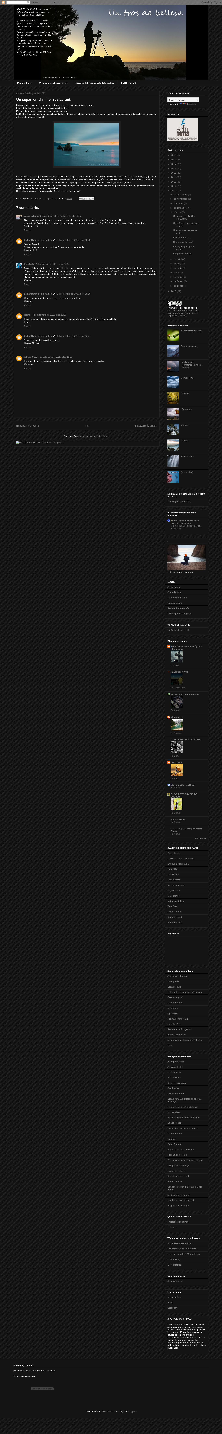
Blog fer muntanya (176, 1083)
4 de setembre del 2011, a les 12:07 (73, 336)
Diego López (173, 853)
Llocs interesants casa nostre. (182, 1128)
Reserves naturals (176, 1171)
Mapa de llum (174, 1297)
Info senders (173, 1112)
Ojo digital (172, 1013)
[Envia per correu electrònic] (80, 198)
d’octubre (179, 203)
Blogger (131, 1411)
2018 (174, 159)
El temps (171, 1227)
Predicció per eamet (177, 1221)
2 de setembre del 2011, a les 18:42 (52, 264)
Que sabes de (174, 603)
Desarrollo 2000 (175, 1093)
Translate (191, 104)
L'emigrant (186, 409)
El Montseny (173, 1259)
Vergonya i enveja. (182, 253)
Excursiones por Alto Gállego (182, 1107)
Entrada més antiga (146, 425)
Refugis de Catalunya (178, 1165)
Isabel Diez (173, 869)
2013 (174, 181)
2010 (174, 291)
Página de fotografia (177, 1018)
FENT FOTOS (128, 83)
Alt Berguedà (174, 1072)
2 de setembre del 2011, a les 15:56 (65, 216)
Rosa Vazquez (174, 922)
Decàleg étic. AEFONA (178, 501)
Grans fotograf (174, 997)
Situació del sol (175, 1281)
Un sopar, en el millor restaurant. (184, 217)
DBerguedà (173, 981)
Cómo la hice (174, 592)
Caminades (173, 1088)
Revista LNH (173, 1024)
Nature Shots (178, 819)
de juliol (178, 259)
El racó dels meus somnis (185, 694)
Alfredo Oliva (30, 357)
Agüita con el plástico (178, 976)
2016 (174, 168)
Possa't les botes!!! (177, 1155)
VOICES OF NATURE (178, 630)
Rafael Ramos (174, 911)
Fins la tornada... (181, 237)
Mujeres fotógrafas (177, 597)
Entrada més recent (27, 425)
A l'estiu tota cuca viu (191, 330)
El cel (170, 1302)
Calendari (172, 1308)
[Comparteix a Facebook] (89, 198)
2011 (173, 190)
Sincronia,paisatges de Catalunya (184, 1040)
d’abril (177, 272)
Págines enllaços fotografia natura (184, 1160)
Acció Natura (174, 587)
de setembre (180, 207)
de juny (178, 263)
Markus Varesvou (176, 885)
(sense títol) (187, 472)
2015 (174, 173)
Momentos (177, 717)
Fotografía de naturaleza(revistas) (184, 992)
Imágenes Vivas (179, 671)
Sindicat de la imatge (178, 1195)
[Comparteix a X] (86, 198)
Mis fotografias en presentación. (186, 526)
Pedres (184, 440)
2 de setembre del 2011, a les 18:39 (73, 240)
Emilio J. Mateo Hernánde (180, 858)
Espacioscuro (174, 986)
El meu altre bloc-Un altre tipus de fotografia (185, 521)
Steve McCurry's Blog (183, 785)
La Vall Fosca (174, 1123)
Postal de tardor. (189, 346)
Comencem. (187, 377)
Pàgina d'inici (24, 83)
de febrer (179, 281)
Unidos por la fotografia (179, 613)
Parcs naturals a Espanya (180, 1149)
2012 (174, 186)
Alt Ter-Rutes (174, 1077)
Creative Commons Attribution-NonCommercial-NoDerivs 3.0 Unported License (183, 313)
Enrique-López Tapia (178, 863)
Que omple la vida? (183, 242)
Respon (27, 230)
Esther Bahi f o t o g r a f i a (38, 240)
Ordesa (171, 1139)
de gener (179, 285)
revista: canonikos (176, 1034)
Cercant (185, 425)
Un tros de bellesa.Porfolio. (54, 83)
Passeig (185, 393)
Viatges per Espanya (178, 1205)
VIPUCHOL (177, 762)
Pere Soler (29, 264)
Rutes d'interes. (175, 1181)
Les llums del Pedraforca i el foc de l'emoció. (192, 365)
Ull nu (170, 1045)
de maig (178, 268)
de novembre (181, 199)
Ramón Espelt (174, 917)
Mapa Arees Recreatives (180, 1243)
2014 (174, 177)
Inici (86, 425)
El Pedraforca (174, 1264)
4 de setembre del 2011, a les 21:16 (55, 357)
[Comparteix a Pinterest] (92, 198)
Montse (27, 315)
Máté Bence (173, 895)
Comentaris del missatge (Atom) (94, 436)
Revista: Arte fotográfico (179, 1029)
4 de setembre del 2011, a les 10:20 (49, 315)
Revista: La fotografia (178, 608)
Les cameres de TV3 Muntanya (183, 1254)
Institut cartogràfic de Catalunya (183, 1117)
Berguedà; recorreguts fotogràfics (95, 83)
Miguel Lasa (173, 890)
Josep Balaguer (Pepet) (35, 216)
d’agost (178, 212)
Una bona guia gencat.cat (180, 1200)
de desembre (181, 194)
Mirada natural (174, 1002)
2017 (174, 164)
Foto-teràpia (187, 456)
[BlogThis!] (83, 198)
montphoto (172, 1008)
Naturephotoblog (176, 901)
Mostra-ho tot (200, 838)
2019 (174, 155)
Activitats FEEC (175, 1067)
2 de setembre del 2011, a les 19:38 (73, 294)
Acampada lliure (175, 1061)
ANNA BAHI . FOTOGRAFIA (186, 739)
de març (178, 277)
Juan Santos (173, 879)
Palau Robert (174, 1144)
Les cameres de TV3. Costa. (182, 1248)
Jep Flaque (173, 874)
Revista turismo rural (178, 1176)
